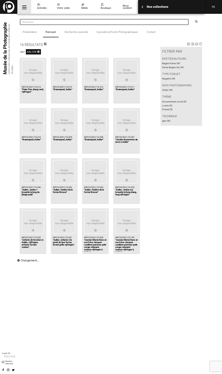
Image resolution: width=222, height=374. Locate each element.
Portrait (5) (167, 109)
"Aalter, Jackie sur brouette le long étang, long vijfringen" (126, 192)
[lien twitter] (13, 370)
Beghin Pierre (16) (171, 63)
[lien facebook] (3, 370)
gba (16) (166, 121)
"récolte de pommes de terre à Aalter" (126, 141)
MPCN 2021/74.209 (62, 137)
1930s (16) (167, 90)
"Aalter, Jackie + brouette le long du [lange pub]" (31, 192)
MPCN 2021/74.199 (124, 237)
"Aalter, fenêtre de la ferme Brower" (63, 191)
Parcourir (51, 31)
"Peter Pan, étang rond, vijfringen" (33, 90)
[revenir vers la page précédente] (142, 7)
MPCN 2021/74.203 (124, 187)
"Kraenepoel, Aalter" (62, 89)
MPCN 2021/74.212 (93, 87)
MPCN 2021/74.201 (62, 237)
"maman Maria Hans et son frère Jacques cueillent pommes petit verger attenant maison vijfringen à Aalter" (95, 246)
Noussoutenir (127, 6)
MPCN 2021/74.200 (93, 237)
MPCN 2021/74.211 (124, 87)
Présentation (30, 31)
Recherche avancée (76, 31)
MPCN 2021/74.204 (93, 187)
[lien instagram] (8, 370)
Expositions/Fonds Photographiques (117, 31)
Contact (151, 31)
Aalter (32, 51)
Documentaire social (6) (174, 101)
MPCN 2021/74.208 (93, 137)
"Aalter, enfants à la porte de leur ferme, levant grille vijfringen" (63, 242)
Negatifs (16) (168, 78)
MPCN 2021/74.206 (31, 187)
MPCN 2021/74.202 (31, 237)
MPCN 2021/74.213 (62, 87)
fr (213, 6)
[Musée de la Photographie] (8, 7)
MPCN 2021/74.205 (62, 187)
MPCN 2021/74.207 (124, 137)
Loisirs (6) (167, 105)
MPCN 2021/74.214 (31, 87)
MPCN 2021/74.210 (31, 137)
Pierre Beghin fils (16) (173, 67)
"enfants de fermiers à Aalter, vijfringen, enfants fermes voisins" (32, 243)
